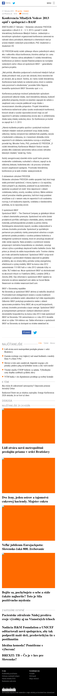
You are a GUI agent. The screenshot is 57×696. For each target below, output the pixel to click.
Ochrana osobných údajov (10, 676)
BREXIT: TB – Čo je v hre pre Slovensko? (22, 657)
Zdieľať (27, 332)
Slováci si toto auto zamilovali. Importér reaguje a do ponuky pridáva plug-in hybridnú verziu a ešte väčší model (28, 364)
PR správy (18, 11)
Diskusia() (24, 14)
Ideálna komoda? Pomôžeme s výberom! (22, 647)
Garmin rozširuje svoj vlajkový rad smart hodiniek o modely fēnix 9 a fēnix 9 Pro (29, 357)
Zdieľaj (7, 3)
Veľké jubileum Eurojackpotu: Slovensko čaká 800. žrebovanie (23, 546)
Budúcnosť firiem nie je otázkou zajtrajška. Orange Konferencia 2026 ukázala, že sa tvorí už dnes (28, 394)
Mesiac (52, 343)
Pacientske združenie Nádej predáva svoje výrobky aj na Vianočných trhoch (28, 617)
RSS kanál (32, 676)
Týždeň (46, 343)
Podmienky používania (9, 674)
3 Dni (40, 343)
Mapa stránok (34, 679)
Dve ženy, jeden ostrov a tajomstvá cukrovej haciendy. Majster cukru (25, 499)
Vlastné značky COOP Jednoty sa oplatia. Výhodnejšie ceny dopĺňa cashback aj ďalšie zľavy (27, 371)
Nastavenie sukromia (9, 681)
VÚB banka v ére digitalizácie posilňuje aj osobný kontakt (28, 376)
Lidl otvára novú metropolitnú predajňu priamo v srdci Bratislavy (27, 350)
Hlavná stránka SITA (8, 679)
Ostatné (26, 11)
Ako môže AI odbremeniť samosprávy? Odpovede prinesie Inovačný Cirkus (26, 387)
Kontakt (31, 674)
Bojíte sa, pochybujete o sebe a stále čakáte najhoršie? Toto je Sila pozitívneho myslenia (26, 596)
